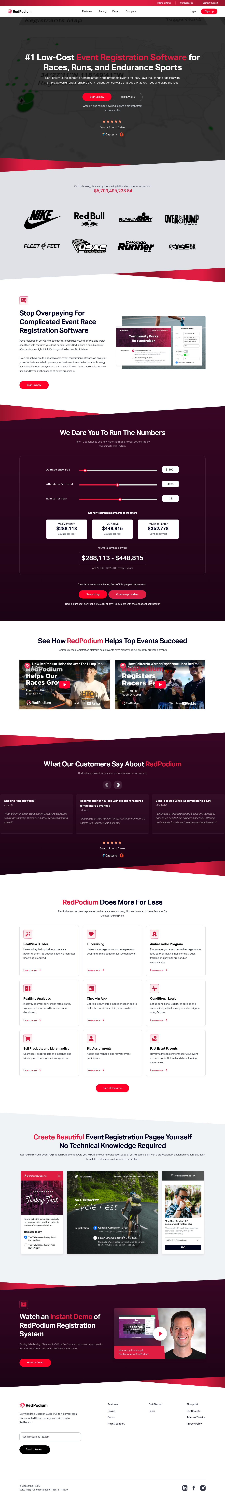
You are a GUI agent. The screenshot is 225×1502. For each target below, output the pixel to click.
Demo (115, 11)
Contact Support (210, 3)
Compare (131, 11)
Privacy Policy (194, 1424)
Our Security (193, 1411)
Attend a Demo (164, 3)
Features (87, 11)
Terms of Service (196, 1417)
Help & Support (116, 1424)
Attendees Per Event (59, 484)
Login (193, 11)
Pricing (102, 11)
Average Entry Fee (58, 470)
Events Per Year (56, 498)
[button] (107, 785)
